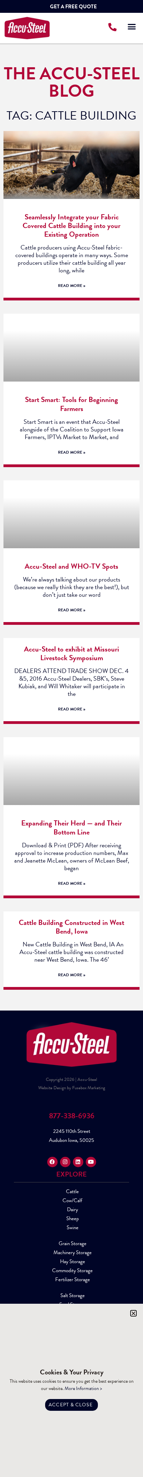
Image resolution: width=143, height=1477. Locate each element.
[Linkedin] (78, 1162)
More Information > (83, 1388)
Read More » (71, 285)
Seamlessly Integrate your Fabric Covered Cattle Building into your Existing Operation (71, 225)
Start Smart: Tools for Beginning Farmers (71, 404)
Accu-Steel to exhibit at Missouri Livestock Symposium (71, 653)
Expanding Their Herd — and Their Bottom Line (71, 827)
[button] (131, 26)
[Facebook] (52, 1162)
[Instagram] (65, 1162)
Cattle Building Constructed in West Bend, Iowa (71, 927)
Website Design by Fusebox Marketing (71, 1087)
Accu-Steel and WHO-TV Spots (71, 566)
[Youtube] (91, 1162)
